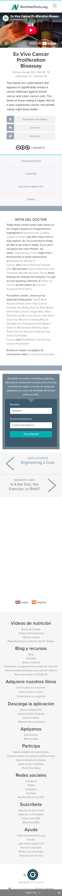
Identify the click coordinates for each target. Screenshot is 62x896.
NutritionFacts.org (34, 6)
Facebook (31, 781)
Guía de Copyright (31, 847)
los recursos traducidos (41, 354)
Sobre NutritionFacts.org (31, 835)
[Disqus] (31, 543)
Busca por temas (31, 629)
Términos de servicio (31, 855)
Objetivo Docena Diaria (31, 722)
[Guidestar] (25, 874)
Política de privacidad (31, 851)
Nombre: (15, 404)
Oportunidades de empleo (31, 760)
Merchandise (31, 739)
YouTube (31, 793)
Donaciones (31, 735)
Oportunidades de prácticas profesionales (31, 756)
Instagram (31, 789)
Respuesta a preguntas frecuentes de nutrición (31, 666)
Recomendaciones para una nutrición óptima (31, 670)
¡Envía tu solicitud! (44, 888)
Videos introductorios (31, 633)
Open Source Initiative (31, 764)
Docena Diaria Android (31, 713)
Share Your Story (31, 768)
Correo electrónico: (22, 419)
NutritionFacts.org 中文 (31, 797)
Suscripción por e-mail (31, 810)
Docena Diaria (31, 718)
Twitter (31, 785)
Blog (31, 654)
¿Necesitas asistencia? (31, 843)
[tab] (31, 161)
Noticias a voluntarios (31, 814)
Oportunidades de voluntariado (31, 752)
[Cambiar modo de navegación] (54, 5)
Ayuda (31, 839)
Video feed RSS (31, 818)
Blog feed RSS (31, 822)
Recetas (31, 658)
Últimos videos (31, 637)
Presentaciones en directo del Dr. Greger (31, 641)
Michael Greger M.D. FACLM (29, 72)
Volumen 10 (40, 76)
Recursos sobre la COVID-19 (31, 674)
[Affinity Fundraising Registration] (33, 874)
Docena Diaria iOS (31, 709)
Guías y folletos (31, 662)
